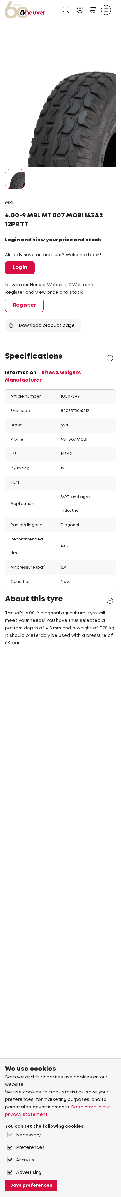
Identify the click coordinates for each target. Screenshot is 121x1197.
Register (24, 305)
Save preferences (31, 1185)
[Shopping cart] (92, 10)
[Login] (80, 10)
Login (19, 267)
